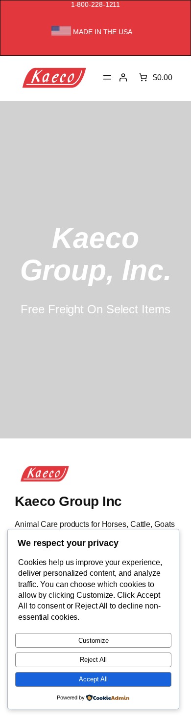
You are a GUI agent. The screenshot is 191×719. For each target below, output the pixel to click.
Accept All (93, 679)
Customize (93, 640)
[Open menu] (107, 77)
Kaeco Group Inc (68, 501)
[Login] (123, 77)
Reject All (93, 659)
